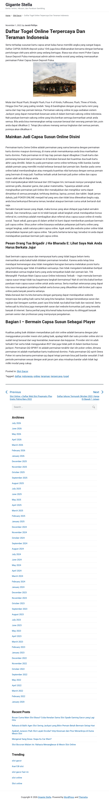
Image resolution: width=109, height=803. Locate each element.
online (36, 376)
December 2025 (19, 461)
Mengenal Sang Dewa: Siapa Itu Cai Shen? (32, 739)
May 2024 (16, 565)
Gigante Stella (44, 797)
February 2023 (18, 647)
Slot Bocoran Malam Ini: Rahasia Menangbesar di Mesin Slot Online (44, 744)
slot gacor (17, 760)
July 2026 (16, 423)
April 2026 (16, 439)
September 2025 (19, 478)
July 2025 (16, 488)
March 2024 (17, 576)
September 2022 (19, 674)
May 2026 (16, 434)
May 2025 (16, 499)
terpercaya (56, 376)
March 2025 (17, 510)
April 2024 (16, 570)
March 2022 (17, 691)
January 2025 (18, 521)
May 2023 (16, 631)
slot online (17, 777)
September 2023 (19, 609)
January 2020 (18, 702)
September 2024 (19, 543)
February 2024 (18, 581)
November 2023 (19, 598)
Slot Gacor (22, 371)
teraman (45, 376)
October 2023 (18, 603)
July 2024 (16, 554)
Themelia (83, 797)
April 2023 (16, 636)
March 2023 (17, 641)
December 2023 (19, 592)
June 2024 (17, 559)
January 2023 (18, 652)
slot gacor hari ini (20, 772)
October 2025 (18, 472)
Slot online (17, 783)
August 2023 (18, 614)
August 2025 (18, 483)
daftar (18, 376)
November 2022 (19, 663)
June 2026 (17, 428)
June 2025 (17, 494)
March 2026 (17, 445)
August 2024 (18, 549)
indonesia (27, 376)
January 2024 (18, 587)
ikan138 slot (18, 766)
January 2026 (18, 456)
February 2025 (18, 516)
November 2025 (19, 467)
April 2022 (16, 685)
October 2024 (18, 538)
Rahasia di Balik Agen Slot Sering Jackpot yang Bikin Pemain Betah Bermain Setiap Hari (53, 725)
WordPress (69, 797)
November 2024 (19, 532)
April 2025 (16, 505)
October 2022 (18, 669)
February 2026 (18, 450)
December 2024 (19, 527)
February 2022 (18, 696)
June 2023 (17, 625)
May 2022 (16, 680)
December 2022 (19, 658)
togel (66, 376)
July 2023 (16, 620)
